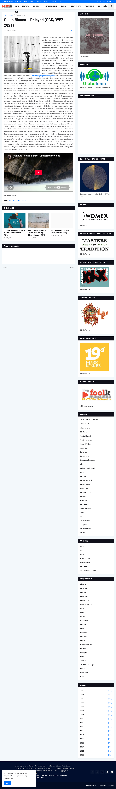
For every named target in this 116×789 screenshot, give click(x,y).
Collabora (39, 1)
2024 (96, 747)
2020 (96, 731)
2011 (96, 694)
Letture (82, 472)
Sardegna (83, 653)
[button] (105, 6)
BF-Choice (83, 432)
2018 (96, 723)
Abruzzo (83, 584)
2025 (96, 751)
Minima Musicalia (86, 480)
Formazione (84, 456)
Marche (83, 624)
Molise (82, 628)
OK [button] (7, 783)
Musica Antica (85, 484)
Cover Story (84, 448)
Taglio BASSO (85, 520)
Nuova (5, 268)
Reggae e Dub (85, 504)
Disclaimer (102, 786)
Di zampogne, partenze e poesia (43, 76)
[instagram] (103, 1)
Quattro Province (86, 645)
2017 (96, 719)
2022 (96, 739)
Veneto (82, 677)
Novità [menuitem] (63, 6)
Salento (23, 200)
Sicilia (82, 657)
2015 (96, 711)
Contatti (46, 1)
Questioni (83, 500)
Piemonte (83, 636)
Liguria (82, 616)
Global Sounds (85, 558)
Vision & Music (85, 529)
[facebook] (97, 1)
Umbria (82, 669)
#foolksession (85, 428)
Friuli (82, 608)
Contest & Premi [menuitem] (51, 6)
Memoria (83, 476)
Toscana (83, 661)
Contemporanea (19, 15)
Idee (81, 464)
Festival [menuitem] (25, 6)
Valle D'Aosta (84, 673)
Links (60, 1)
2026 (96, 755)
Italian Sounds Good (87, 468)
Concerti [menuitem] (36, 6)
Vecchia (71, 268)
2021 (96, 735)
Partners (54, 1)
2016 (96, 715)
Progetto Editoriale (7, 1)
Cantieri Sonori (85, 436)
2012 (96, 698)
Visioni (82, 533)
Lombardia (84, 620)
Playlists (83, 496)
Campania (84, 596)
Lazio (82, 612)
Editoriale (83, 452)
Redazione (18, 1)
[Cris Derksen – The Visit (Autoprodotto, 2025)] (62, 220)
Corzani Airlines (85, 444)
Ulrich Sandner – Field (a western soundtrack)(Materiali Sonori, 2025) (37, 232)
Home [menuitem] (17, 6)
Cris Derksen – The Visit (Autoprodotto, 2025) (60, 231)
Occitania (83, 632)
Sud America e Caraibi (88, 570)
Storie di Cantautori (87, 508)
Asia (81, 550)
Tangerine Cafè (85, 524)
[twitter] (110, 1)
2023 (96, 743)
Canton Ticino (85, 600)
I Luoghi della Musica (87, 460)
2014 (96, 707)
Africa (82, 546)
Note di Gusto (85, 488)
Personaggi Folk (86, 492)
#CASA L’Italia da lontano (89, 420)
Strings (82, 512)
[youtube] (113, 1)
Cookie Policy (91, 786)
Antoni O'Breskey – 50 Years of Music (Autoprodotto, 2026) (14, 232)
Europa (82, 554)
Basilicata (83, 588)
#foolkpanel (84, 424)
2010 (96, 690)
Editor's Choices (29, 1)
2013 (96, 703)
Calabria (83, 592)
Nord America (85, 562)
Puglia (82, 640)
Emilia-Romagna (86, 604)
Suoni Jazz (84, 516)
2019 (96, 727)
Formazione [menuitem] (89, 6)
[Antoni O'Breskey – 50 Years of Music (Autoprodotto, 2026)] (14, 220)
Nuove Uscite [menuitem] (76, 6)
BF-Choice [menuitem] (102, 6)
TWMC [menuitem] (17, 12)
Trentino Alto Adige (87, 665)
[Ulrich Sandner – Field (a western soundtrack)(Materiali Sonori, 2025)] (38, 220)
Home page (8, 15)
